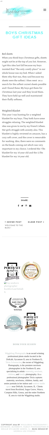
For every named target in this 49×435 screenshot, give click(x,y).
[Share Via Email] (30, 206)
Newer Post (14, 225)
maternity (29, 371)
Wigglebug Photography (15, 353)
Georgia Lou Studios (24, 431)
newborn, (38, 371)
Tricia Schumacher (14, 362)
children (11, 374)
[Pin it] (26, 206)
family (22, 374)
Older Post (35, 222)
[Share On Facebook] (18, 206)
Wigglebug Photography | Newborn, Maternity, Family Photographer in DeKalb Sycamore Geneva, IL (25, 427)
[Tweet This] (22, 206)
